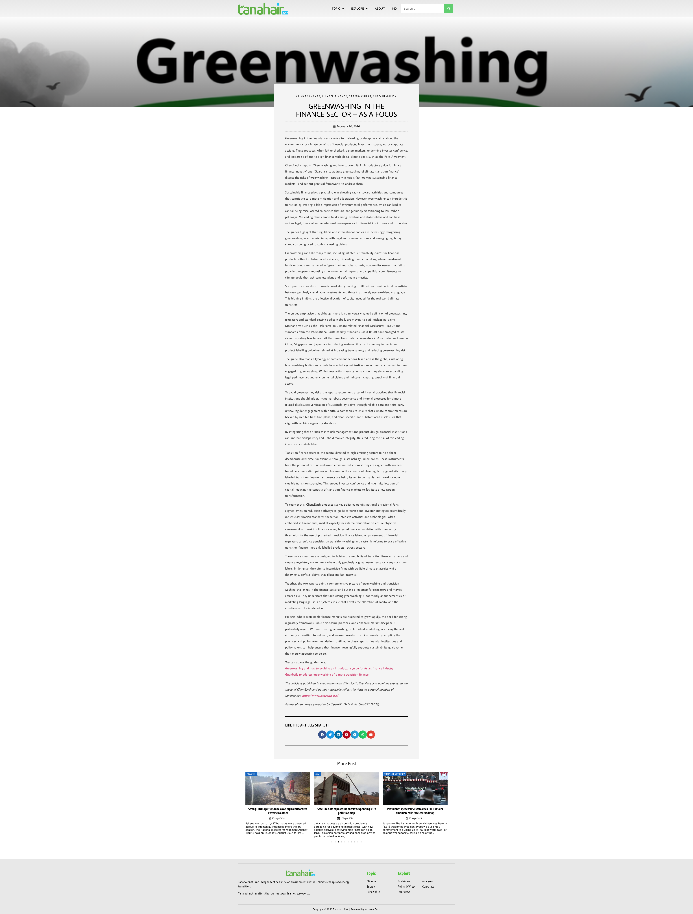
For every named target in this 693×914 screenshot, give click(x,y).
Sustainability (384, 96)
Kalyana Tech (372, 909)
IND (394, 8)
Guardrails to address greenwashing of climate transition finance (327, 674)
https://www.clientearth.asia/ (320, 696)
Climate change (308, 96)
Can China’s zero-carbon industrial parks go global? (415, 809)
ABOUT (380, 8)
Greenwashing (360, 96)
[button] (322, 734)
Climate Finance (334, 96)
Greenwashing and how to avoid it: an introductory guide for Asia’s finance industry (339, 668)
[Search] (448, 8)
